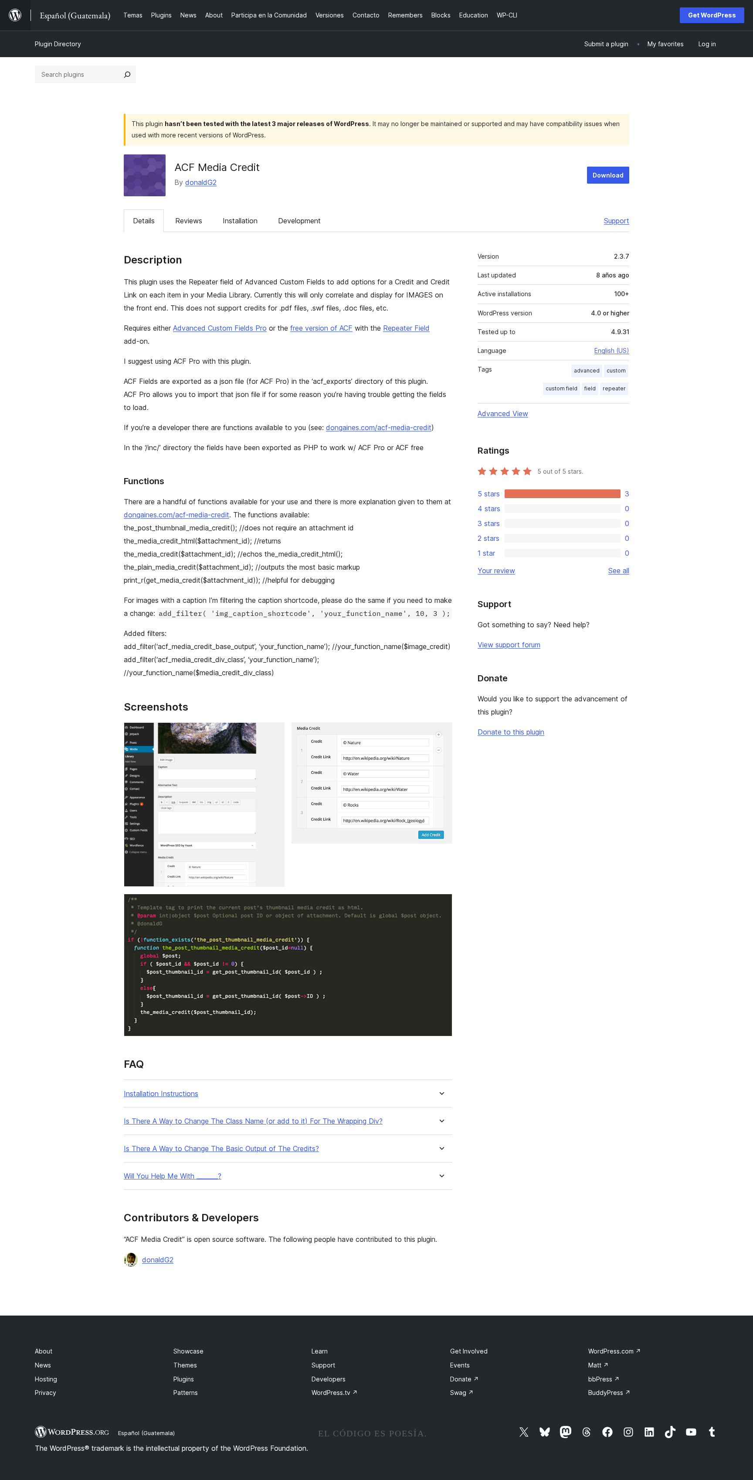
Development (299, 220)
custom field (561, 388)
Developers (329, 1379)
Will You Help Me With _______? (172, 1176)
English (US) (611, 350)
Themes (185, 1365)
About (43, 1351)
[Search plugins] (127, 74)
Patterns (185, 1392)
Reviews (188, 220)
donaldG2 (201, 182)
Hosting (46, 1379)
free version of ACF (321, 328)
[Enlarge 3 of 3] (440, 905)
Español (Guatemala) (146, 1432)
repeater (614, 388)
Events (460, 1365)
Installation (240, 220)
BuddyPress (609, 1392)
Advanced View (503, 413)
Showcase (188, 1351)
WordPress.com (614, 1351)
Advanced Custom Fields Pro (220, 328)
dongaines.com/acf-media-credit (378, 427)
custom (616, 370)
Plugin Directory (58, 44)
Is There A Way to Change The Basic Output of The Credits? (221, 1149)
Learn (320, 1351)
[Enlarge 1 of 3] (272, 734)
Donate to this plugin (511, 732)
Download (608, 175)
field (590, 388)
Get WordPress (712, 15)
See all (618, 570)
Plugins (183, 1379)
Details (144, 220)
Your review (496, 570)
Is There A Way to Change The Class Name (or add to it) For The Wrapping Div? (253, 1121)
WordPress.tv (335, 1392)
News (43, 1365)
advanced (587, 370)
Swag (462, 1392)
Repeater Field (406, 328)
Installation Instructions (161, 1094)
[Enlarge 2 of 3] (440, 734)
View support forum (509, 644)
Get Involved (469, 1351)
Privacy (45, 1392)
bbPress (604, 1379)
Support (616, 220)
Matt (598, 1365)
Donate (464, 1379)
